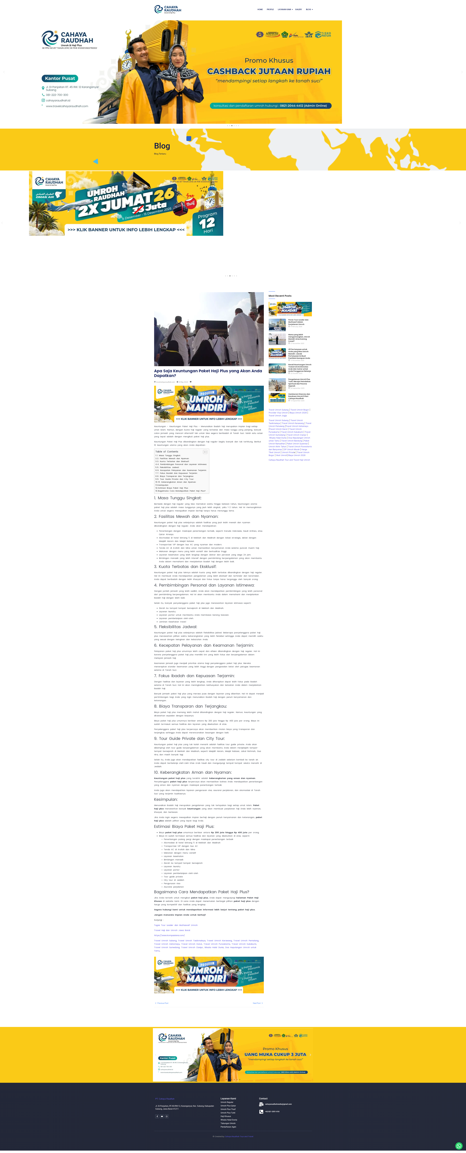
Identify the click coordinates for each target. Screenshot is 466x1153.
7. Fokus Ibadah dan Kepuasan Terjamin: (177, 473)
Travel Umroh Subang (279, 410)
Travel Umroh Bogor (299, 410)
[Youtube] (162, 1116)
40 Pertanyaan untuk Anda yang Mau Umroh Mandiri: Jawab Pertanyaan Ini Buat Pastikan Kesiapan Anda (299, 353)
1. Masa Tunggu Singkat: (169, 455)
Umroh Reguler (227, 1102)
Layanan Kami (284, 9)
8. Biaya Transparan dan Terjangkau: (175, 476)
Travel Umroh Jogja (278, 415)
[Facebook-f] (157, 1116)
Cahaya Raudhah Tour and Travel (239, 1136)
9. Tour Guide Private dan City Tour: (175, 479)
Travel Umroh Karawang (293, 423)
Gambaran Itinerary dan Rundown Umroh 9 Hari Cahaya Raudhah (299, 396)
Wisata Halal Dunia (278, 438)
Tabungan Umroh (228, 1123)
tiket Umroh (281, 455)
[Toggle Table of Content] (204, 452)
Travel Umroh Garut (278, 429)
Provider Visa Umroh (278, 412)
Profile (270, 9)
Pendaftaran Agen (228, 1127)
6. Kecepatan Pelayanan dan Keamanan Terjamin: (181, 470)
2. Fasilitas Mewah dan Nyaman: (173, 458)
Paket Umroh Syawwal (297, 443)
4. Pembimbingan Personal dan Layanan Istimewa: (182, 464)
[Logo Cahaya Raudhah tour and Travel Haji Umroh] (167, 9)
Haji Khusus (226, 1116)
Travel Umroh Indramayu (297, 426)
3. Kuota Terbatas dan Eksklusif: (173, 461)
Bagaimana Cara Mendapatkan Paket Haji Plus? (181, 491)
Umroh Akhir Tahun (277, 446)
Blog (308, 9)
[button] (3, 72)
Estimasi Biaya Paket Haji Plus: (173, 488)
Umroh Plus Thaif (228, 1109)
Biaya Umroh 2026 (298, 412)
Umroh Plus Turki (228, 1113)
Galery (298, 9)
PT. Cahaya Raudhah (164, 1099)
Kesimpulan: (162, 485)
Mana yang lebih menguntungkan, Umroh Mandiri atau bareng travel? (299, 338)
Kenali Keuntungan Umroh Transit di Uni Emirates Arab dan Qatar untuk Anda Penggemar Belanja (299, 368)
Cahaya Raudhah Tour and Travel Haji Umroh (289, 460)
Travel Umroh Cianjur (296, 435)
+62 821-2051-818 (272, 1111)
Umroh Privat (288, 452)
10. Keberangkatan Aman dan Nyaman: (177, 482)
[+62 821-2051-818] (261, 1112)
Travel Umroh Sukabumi (292, 432)
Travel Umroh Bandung (291, 440)
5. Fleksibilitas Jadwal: (168, 467)
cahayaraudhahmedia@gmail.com (278, 1104)
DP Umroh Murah (292, 449)
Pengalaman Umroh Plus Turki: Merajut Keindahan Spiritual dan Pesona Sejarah (299, 382)
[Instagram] (166, 1116)
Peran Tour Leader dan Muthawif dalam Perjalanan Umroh (298, 322)
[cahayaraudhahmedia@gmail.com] (261, 1104)
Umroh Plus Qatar (228, 1106)
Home (260, 9)
